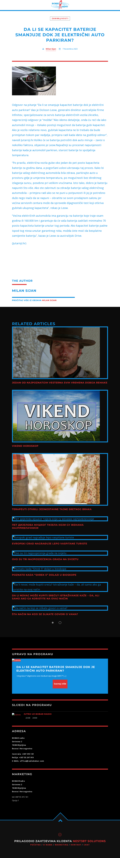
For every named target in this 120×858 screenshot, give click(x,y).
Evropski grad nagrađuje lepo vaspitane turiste (49, 543)
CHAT (87, 845)
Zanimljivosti (60, 18)
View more (60, 352)
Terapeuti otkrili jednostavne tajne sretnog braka (52, 509)
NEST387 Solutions (89, 841)
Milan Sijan (51, 49)
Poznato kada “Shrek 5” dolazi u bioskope (44, 575)
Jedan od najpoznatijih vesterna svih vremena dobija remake (59, 382)
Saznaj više (60, 683)
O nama (47, 845)
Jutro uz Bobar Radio (38, 714)
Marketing (61, 845)
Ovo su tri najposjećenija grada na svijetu (45, 559)
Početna (35, 845)
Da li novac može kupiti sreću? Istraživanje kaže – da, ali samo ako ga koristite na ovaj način (55, 597)
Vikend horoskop (25, 446)
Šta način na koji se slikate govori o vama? (45, 614)
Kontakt (76, 845)
